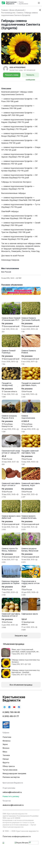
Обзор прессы (9, 766)
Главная (4, 10)
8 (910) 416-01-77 (11, 716)
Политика (7, 737)
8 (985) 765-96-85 (11, 712)
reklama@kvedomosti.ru (12, 792)
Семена (20, 13)
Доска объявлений (16, 10)
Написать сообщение (30, 75)
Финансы (6, 741)
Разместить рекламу (11, 796)
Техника (6, 755)
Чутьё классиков (10, 770)
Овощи (6, 759)
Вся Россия (6, 272)
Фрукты (6, 762)
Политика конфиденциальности (17, 836)
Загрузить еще (21, 636)
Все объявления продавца (21, 685)
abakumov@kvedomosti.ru (13, 805)
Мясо (5, 752)
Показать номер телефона (11, 75)
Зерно (5, 744)
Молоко (6, 748)
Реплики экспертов (11, 777)
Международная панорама (14, 773)
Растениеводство (8, 13)
